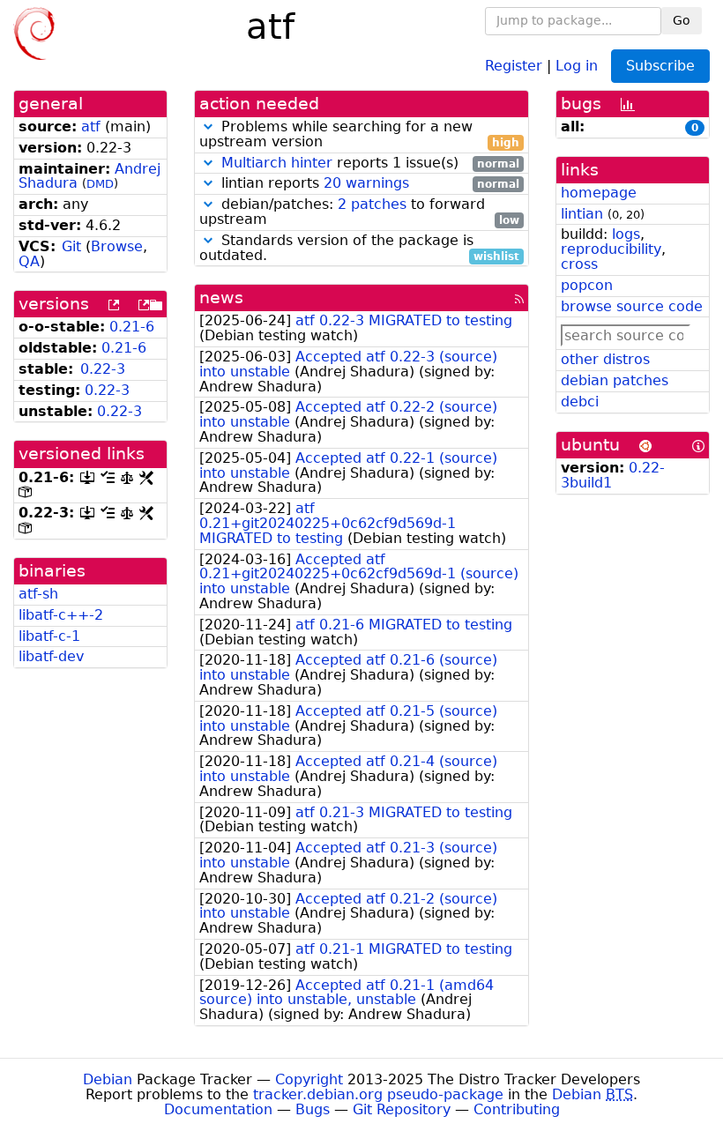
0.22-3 (102, 369)
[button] (208, 126)
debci (580, 401)
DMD (100, 183)
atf (91, 126)
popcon (587, 285)
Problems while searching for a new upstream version (359, 135)
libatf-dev (51, 656)
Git (71, 246)
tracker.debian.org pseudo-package (378, 1094)
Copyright (309, 1079)
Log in (576, 64)
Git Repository (402, 1109)
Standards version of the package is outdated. (359, 249)
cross (579, 264)
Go (681, 20)
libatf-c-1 (49, 636)
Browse (117, 246)
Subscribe (660, 65)
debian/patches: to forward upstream (359, 212)
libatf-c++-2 (61, 614)
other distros (605, 359)
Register (513, 64)
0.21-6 (131, 326)
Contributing (516, 1109)
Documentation (218, 1109)
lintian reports (368, 183)
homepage (599, 192)
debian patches (614, 380)
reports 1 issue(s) (370, 163)
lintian (582, 213)
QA (29, 261)
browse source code (632, 306)
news (221, 297)
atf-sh (38, 593)
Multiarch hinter (276, 162)
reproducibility (611, 249)
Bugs (312, 1109)
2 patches (372, 204)
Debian (107, 1079)
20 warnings (366, 183)
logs (626, 234)
